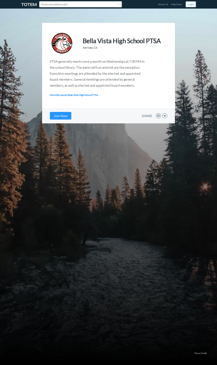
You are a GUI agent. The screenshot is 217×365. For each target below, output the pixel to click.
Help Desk (176, 4)
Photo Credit (200, 353)
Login (191, 4)
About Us (163, 4)
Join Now (60, 116)
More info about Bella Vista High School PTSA (74, 94)
